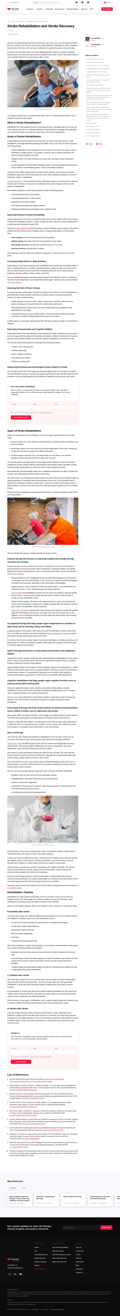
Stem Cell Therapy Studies (60, 1247)
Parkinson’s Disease (41, 1262)
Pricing (78, 1254)
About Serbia (80, 1262)
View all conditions (40, 1269)
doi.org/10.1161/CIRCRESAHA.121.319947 (23, 1115)
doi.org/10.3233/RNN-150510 (19, 1147)
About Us (79, 1247)
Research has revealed (15, 697)
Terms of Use (25, 412)
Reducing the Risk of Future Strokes (96, 71)
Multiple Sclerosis (40, 1258)
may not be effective (14, 282)
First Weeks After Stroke (93, 129)
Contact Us (79, 1272)
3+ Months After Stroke (92, 136)
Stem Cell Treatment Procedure (62, 1254)
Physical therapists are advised (58, 633)
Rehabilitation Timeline (92, 126)
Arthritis (37, 1265)
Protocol (78, 1258)
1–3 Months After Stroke (93, 132)
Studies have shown (14, 743)
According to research (15, 181)
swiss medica (15, 9)
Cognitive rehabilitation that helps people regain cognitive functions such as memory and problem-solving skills (99, 109)
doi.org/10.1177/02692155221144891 (33, 1124)
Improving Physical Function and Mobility (97, 65)
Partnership (79, 1269)
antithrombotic (28, 314)
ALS (36, 1251)
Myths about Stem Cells (60, 1262)
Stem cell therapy (91, 123)
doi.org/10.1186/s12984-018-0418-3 (53, 1130)
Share (100, 144)
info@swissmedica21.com (15, 1268)
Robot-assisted (16, 593)
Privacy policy (35, 1309)
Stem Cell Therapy (58, 1251)
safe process (28, 762)
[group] (19, 1200)
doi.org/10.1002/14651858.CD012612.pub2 (23, 1090)
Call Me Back (107, 9)
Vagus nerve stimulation (19, 610)
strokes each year (55, 43)
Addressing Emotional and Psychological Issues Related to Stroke (97, 81)
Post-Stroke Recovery (41, 1254)
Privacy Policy (33, 412)
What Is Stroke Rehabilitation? (94, 59)
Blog (77, 1265)
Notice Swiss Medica (45, 412)
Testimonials (80, 1251)
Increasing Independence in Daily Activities (98, 68)
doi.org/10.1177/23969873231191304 (33, 1098)
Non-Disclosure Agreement (57, 1309)
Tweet (90, 144)
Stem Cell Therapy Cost (60, 1258)
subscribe (106, 1227)
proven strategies (18, 574)
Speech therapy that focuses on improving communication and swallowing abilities (98, 103)
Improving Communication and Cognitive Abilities (97, 76)
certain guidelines (21, 228)
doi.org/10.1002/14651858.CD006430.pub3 (23, 1107)
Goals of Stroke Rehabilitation (94, 62)
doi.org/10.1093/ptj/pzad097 (31, 1138)
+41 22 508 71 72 (14, 2)
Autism (37, 1247)
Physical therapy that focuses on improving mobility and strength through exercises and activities (98, 90)
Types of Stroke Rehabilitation (94, 85)
